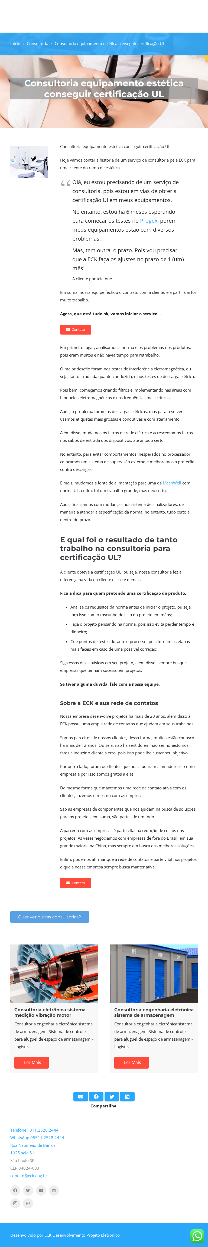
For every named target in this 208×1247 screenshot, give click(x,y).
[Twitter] (28, 1190)
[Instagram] (15, 1203)
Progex (148, 220)
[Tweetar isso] (112, 1096)
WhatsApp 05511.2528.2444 (37, 1137)
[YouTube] (41, 1190)
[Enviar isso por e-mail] (80, 1096)
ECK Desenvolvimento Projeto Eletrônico (82, 1235)
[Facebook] (15, 1190)
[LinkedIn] (54, 1190)
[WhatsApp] (28, 1203)
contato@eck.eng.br (28, 1175)
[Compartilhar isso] (96, 1096)
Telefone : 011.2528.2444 (34, 1130)
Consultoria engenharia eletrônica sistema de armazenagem (154, 1012)
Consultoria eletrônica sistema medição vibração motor (50, 1012)
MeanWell (172, 483)
